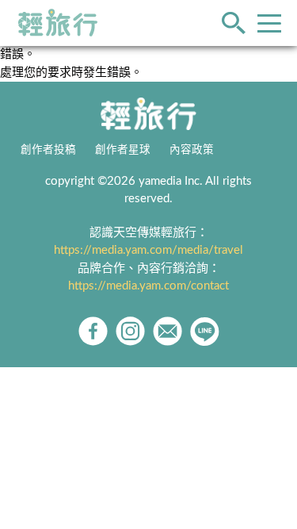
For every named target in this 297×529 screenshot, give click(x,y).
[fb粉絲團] (93, 331)
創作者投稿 (48, 149)
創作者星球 (122, 149)
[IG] (130, 331)
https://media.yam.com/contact (148, 286)
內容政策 (191, 149)
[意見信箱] (167, 331)
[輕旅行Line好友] (204, 331)
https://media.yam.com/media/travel (148, 250)
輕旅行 (58, 23)
